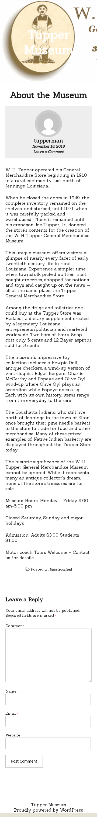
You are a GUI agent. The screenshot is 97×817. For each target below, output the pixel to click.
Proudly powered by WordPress (48, 810)
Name (12, 691)
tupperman (48, 140)
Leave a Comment (48, 152)
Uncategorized (61, 569)
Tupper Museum (48, 42)
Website (12, 735)
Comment (14, 625)
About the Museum (48, 94)
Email (11, 713)
